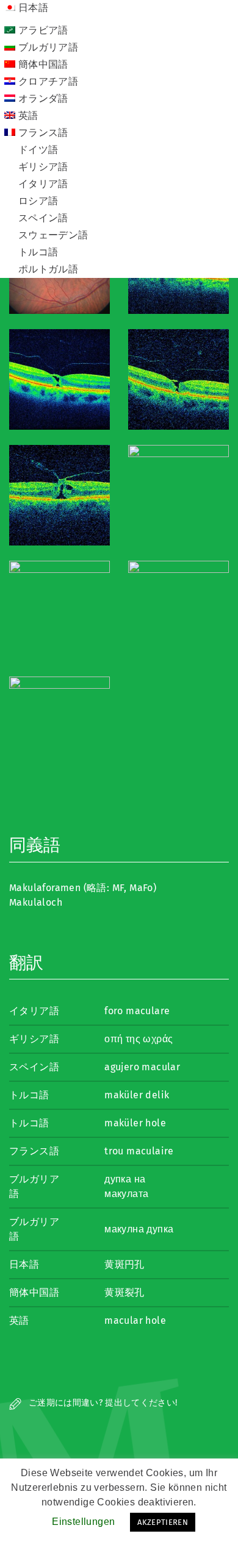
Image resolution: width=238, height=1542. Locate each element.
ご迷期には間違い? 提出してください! (102, 1403)
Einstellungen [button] (83, 1521)
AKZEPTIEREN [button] (162, 1522)
